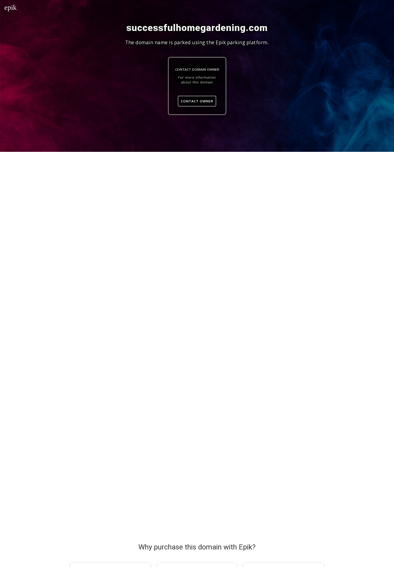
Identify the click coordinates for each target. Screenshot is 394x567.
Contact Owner (197, 101)
